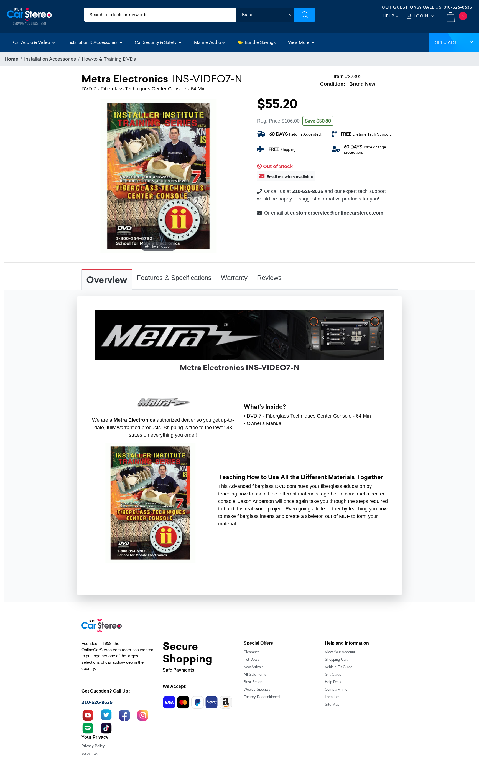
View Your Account (340, 652)
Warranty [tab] (234, 277)
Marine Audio (207, 42)
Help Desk (333, 682)
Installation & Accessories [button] (92, 42)
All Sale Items (255, 674)
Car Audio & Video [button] (32, 42)
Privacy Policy (93, 746)
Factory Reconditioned (262, 697)
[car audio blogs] (87, 727)
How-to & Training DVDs (109, 59)
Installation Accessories (50, 59)
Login (421, 16)
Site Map (332, 704)
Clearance (252, 652)
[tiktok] (106, 727)
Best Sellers (253, 682)
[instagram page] (142, 714)
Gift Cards (333, 674)
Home (11, 59)
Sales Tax (89, 753)
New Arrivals (254, 667)
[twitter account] (106, 714)
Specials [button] (445, 42)
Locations (332, 697)
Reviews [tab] (269, 277)
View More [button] (299, 42)
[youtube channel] (87, 714)
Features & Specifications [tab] (174, 277)
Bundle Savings (260, 42)
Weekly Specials (257, 689)
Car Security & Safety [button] (156, 42)
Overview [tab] (106, 280)
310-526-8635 (458, 7)
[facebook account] (124, 714)
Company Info (336, 689)
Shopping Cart (336, 659)
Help (388, 16)
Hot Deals (251, 659)
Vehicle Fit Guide (338, 667)
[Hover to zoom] (158, 176)
